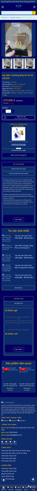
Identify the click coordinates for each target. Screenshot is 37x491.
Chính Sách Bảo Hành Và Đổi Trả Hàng (14, 453)
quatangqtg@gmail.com (14, 435)
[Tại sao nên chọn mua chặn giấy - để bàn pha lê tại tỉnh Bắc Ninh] (7, 238)
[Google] (15, 442)
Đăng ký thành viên (7, 474)
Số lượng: (5, 108)
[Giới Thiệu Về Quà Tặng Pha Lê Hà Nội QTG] (7, 248)
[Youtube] (11, 442)
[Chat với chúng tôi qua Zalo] (31, 486)
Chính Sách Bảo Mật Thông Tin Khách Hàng (15, 450)
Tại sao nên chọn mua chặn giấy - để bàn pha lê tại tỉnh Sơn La (24, 256)
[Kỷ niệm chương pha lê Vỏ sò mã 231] (18, 40)
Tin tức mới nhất (18, 230)
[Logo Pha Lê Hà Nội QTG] (18, 7)
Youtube (19, 93)
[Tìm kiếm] (34, 13)
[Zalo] (2, 442)
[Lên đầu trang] (33, 475)
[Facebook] (6, 442)
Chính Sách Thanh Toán (9, 456)
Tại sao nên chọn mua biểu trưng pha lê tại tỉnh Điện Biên (24, 266)
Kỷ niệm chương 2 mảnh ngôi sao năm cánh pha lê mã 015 (27, 384)
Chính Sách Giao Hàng (8, 458)
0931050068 (18, 144)
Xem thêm (18, 219)
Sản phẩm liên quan (18, 363)
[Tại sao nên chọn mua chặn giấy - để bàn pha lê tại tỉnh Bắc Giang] (7, 277)
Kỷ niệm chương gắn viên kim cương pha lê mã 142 (10, 384)
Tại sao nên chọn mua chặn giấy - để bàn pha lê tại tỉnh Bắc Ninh (24, 237)
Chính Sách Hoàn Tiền (8, 461)
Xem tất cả (18, 288)
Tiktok (25, 93)
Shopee (30, 93)
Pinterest (13, 93)
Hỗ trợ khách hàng (7, 476)
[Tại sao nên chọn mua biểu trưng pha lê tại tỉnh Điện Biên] (7, 267)
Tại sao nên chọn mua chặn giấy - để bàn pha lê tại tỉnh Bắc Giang (24, 276)
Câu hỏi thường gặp (7, 479)
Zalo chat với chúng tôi (18, 155)
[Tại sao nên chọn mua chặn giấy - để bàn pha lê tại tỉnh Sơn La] (7, 258)
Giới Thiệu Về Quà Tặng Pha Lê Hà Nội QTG (24, 247)
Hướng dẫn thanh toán (8, 471)
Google (4, 95)
